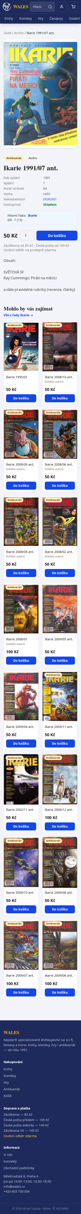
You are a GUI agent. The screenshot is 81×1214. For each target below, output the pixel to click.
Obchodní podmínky (19, 1168)
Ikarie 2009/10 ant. (20, 892)
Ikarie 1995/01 (16, 377)
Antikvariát (12, 1089)
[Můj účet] (62, 7)
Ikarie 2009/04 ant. (20, 727)
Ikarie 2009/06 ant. (59, 975)
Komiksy (25, 18)
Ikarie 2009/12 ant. (59, 809)
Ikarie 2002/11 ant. (20, 809)
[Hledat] (50, 7)
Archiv (19, 33)
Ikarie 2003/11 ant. (59, 727)
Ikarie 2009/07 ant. (20, 975)
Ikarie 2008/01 (16, 639)
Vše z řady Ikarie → (18, 315)
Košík (7, 1096)
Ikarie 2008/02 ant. (59, 552)
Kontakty (10, 1161)
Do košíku (57, 235)
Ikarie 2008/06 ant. (59, 464)
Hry (40, 18)
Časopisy (56, 18)
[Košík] (73, 7)
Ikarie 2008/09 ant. (20, 464)
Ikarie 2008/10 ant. (59, 377)
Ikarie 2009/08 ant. (59, 892)
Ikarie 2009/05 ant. (59, 639)
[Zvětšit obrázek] (40, 93)
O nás (8, 1154)
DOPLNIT (50, 199)
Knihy (8, 18)
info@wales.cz (14, 1186)
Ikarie (32, 215)
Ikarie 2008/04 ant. (20, 552)
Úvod (7, 33)
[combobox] (42, 7)
